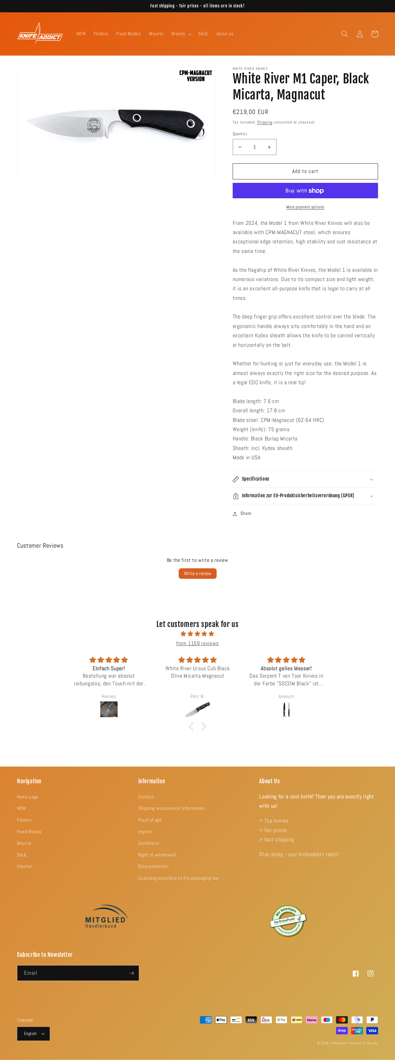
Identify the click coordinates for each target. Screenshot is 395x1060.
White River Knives (250, 68)
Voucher (25, 866)
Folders (24, 820)
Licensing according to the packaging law (178, 878)
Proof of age (150, 820)
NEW (21, 808)
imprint (145, 832)
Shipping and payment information (171, 808)
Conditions (148, 843)
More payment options (305, 206)
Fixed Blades (29, 832)
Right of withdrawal (157, 855)
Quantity (240, 134)
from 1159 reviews (197, 643)
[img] (197, 633)
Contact (146, 797)
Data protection (153, 866)
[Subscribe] (131, 973)
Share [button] (246, 514)
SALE (22, 855)
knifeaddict (339, 1043)
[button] (181, 34)
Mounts (24, 843)
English (30, 1033)
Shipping (264, 122)
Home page (28, 797)
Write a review (197, 573)
